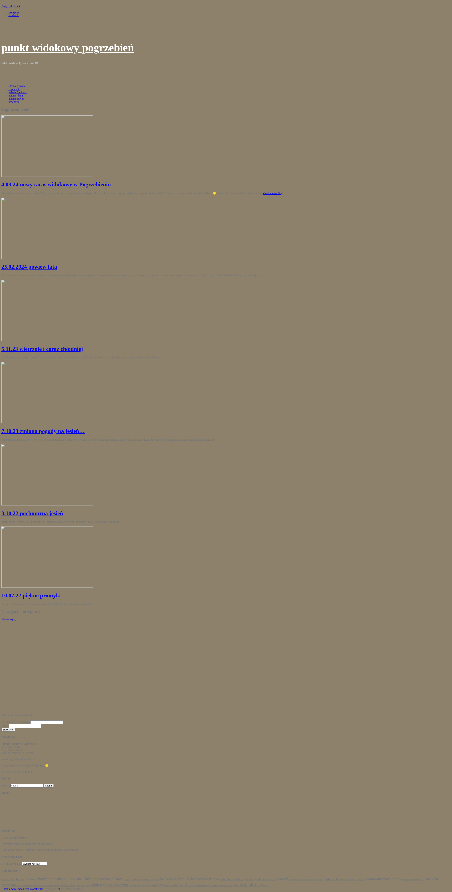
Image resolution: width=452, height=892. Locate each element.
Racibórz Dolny (68, 885)
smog (88, 886)
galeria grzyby (16, 98)
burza (20, 879)
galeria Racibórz (17, 92)
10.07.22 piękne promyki (31, 595)
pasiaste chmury (334, 879)
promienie (9, 885)
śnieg (266, 885)
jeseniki (148, 879)
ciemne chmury (50, 879)
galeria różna (15, 95)
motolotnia (267, 879)
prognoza (13, 101)
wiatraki (179, 884)
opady (283, 879)
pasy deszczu (351, 879)
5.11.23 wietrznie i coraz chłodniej (42, 349)
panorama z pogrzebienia (301, 879)
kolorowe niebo (205, 878)
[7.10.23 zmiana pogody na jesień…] (47, 422)
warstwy (157, 885)
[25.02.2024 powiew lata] (47, 258)
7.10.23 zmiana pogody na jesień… (43, 431)
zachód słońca (247, 884)
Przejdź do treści (10, 6)
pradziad (431, 878)
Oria (57, 888)
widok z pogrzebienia (197, 886)
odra (275, 880)
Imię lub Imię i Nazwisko (15, 722)
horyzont (136, 879)
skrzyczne (81, 886)
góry (127, 879)
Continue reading (272, 193)
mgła (258, 879)
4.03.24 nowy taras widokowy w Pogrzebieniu (56, 184)
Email (4, 725)
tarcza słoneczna (116, 885)
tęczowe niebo (139, 885)
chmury (30, 879)
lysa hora (237, 879)
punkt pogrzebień (24, 886)
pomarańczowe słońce (412, 879)
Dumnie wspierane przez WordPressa (22, 888)
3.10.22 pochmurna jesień (32, 513)
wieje (209, 885)
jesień (156, 879)
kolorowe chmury (175, 878)
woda (215, 885)
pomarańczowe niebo (383, 879)
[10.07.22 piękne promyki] (47, 586)
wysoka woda (225, 885)
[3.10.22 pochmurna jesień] (47, 504)
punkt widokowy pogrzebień (67, 48)
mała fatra (249, 879)
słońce (96, 884)
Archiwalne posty (11, 863)
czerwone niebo (79, 878)
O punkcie (14, 89)
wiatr (167, 885)
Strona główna (16, 85)
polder (362, 879)
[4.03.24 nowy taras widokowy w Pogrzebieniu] (47, 175)
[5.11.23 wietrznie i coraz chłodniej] (47, 340)
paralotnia (318, 879)
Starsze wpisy (9, 619)
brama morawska (8, 880)
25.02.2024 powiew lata (29, 267)
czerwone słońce (108, 878)
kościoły (225, 879)
